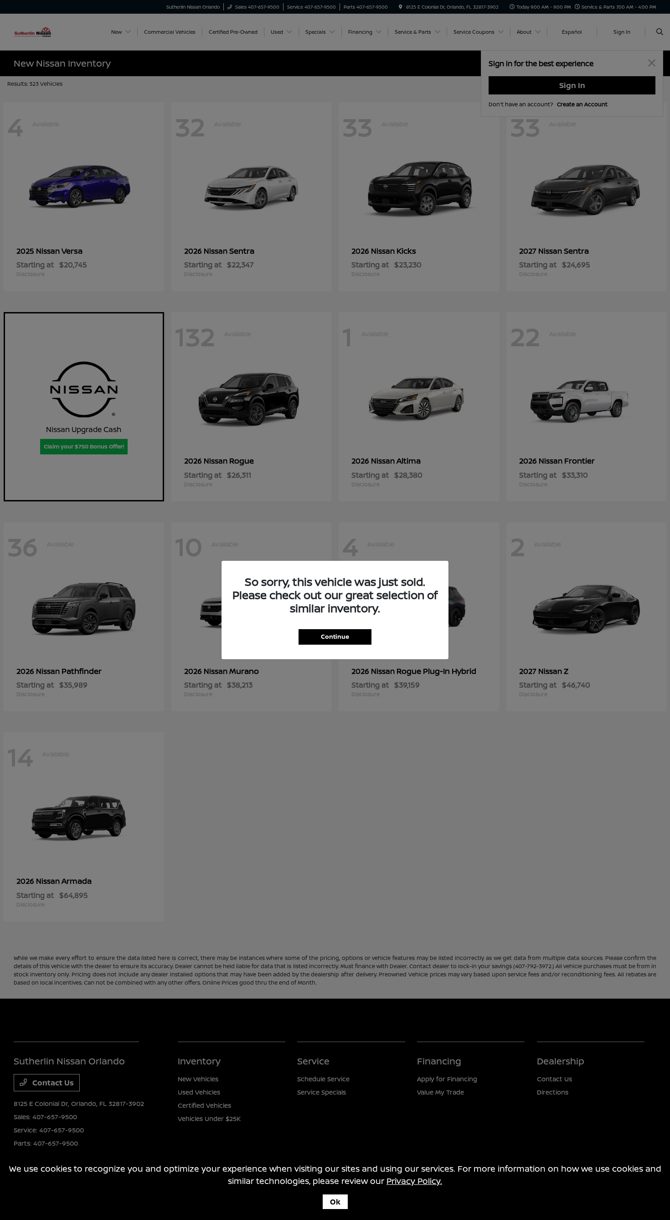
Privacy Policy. (414, 1180)
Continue (335, 636)
